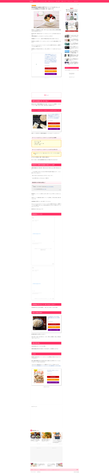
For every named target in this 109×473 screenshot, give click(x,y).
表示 (47, 95)
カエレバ (49, 65)
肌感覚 (31, 1)
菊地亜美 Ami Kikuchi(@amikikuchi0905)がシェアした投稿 (43, 248)
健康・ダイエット (51, 1)
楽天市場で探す (50, 68)
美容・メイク (64, 1)
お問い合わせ (76, 1)
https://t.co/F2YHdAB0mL (50, 186)
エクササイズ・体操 (43, 1)
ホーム (37, 1)
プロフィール (70, 1)
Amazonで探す (50, 71)
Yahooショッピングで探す (54, 329)
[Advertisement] (46, 85)
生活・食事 (57, 1)
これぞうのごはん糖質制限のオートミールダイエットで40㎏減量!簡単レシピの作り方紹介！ (46, 365)
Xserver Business (71, 73)
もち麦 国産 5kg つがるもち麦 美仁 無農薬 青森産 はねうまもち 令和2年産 (54, 317)
